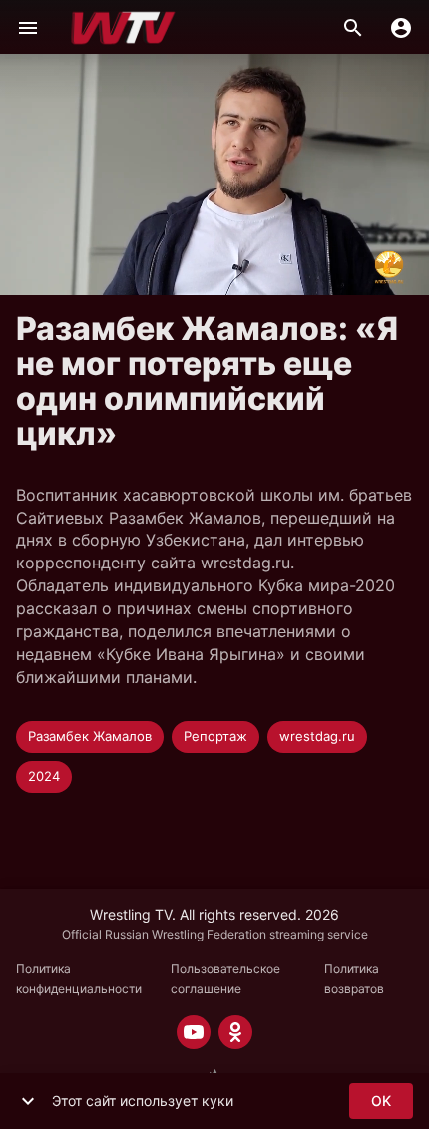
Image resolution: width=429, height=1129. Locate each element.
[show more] (28, 1101)
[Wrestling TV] (123, 28)
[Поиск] (353, 28)
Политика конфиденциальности (79, 978)
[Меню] (28, 28)
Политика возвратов (354, 978)
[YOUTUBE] (194, 1032)
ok (381, 1100)
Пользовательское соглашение (225, 978)
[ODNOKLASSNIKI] (235, 1032)
